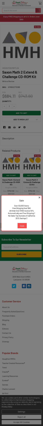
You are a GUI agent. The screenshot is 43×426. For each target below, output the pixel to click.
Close (22, 225)
